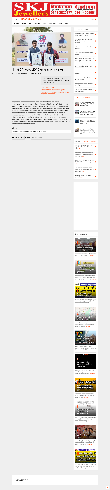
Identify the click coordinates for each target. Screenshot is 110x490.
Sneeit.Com (57, 487)
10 (78, 453)
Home (17, 23)
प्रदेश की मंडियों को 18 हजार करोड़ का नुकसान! (53, 89)
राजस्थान (24, 23)
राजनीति (60, 23)
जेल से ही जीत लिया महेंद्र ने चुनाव (50, 87)
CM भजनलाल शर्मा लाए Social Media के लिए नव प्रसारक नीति (84, 364)
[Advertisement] (25, 87)
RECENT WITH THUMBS (82, 98)
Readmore (91, 255)
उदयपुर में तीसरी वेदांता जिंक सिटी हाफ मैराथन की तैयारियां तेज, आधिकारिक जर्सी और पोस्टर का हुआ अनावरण (87, 113)
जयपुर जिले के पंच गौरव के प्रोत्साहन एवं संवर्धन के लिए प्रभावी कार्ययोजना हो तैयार (85, 248)
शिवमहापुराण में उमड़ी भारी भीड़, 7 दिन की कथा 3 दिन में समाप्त (85, 435)
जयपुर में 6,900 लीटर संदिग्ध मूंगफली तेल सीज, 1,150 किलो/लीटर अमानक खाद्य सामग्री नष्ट (87, 122)
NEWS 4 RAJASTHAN (31, 19)
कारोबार (44, 23)
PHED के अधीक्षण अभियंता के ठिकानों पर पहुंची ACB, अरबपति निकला (85, 459)
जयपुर (30, 23)
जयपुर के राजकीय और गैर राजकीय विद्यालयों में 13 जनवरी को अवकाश (84, 411)
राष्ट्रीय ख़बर (37, 23)
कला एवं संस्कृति (52, 23)
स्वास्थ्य (66, 23)
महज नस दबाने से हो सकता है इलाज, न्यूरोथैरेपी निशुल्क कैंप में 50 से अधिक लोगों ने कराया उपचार (87, 104)
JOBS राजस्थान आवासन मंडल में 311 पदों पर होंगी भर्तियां (84, 388)
